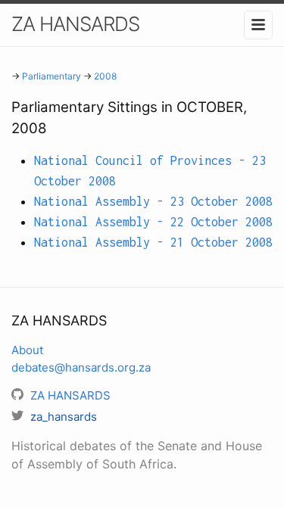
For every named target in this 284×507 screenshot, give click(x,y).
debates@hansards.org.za (81, 367)
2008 (105, 76)
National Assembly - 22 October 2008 (153, 222)
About (27, 350)
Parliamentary (51, 76)
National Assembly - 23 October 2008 (153, 201)
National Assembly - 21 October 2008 (153, 242)
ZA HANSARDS (75, 24)
